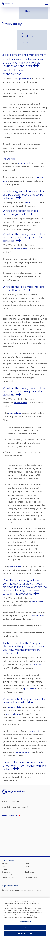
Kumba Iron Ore (8, 878)
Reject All (25, 927)
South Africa (29, 872)
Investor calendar (9, 815)
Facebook (27, 36)
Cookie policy (32, 917)
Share (27, 11)
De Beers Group (31, 875)
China (27, 866)
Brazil (27, 864)
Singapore (6, 872)
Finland (4, 869)
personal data (25, 78)
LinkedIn (32, 36)
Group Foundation (8, 875)
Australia (5, 864)
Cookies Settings (25, 921)
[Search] (42, 4)
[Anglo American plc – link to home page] (7, 3)
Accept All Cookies (25, 933)
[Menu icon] (46, 3)
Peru (26, 869)
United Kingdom (31, 878)
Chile (3, 866)
